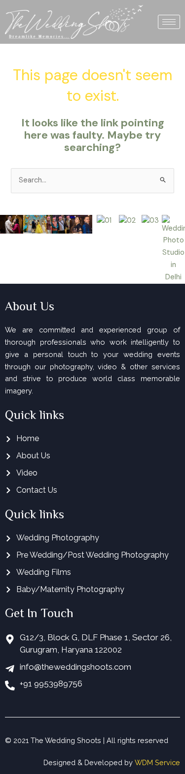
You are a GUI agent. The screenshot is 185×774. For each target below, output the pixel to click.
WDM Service (157, 762)
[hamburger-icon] (169, 22)
